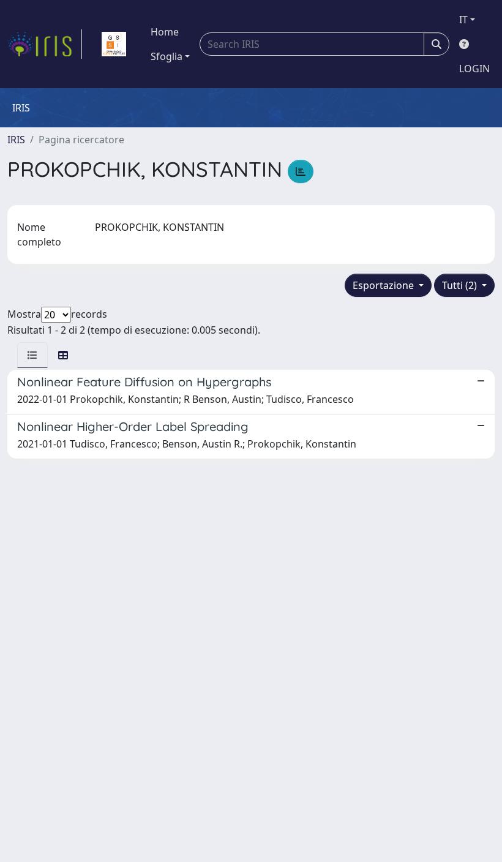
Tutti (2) (460, 285)
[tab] (32, 355)
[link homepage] (44, 44)
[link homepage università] (114, 44)
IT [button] (463, 19)
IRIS (16, 139)
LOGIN (474, 68)
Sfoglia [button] (166, 56)
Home (165, 32)
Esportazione (384, 285)
